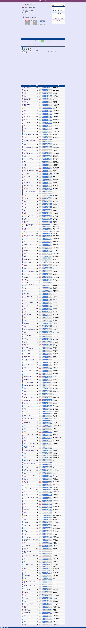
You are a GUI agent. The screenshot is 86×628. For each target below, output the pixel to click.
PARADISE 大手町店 (27, 522)
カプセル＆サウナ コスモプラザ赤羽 (29, 576)
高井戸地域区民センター (27, 267)
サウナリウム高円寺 (27, 122)
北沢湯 (25, 290)
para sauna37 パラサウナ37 (28, 553)
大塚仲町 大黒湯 (26, 280)
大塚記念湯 (25, 273)
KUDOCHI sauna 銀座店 (27, 562)
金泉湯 (25, 189)
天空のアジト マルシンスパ (28, 188)
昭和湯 (25, 105)
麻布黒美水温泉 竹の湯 (27, 482)
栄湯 (24, 111)
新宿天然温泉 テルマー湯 (27, 168)
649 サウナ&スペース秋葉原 (28, 616)
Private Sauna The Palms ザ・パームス (29, 597)
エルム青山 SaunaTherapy (27, 270)
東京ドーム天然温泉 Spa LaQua (28, 399)
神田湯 (25, 512)
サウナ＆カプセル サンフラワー (28, 364)
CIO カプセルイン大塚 (27, 293)
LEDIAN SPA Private (27, 444)
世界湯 (25, 146)
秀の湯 (25, 309)
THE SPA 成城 (26, 432)
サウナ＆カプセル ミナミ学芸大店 (29, 497)
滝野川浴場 (25, 342)
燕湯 (24, 558)
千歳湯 (25, 506)
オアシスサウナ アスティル (28, 524)
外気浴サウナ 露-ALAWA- (27, 415)
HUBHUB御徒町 (26, 573)
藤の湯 (25, 534)
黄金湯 (25, 435)
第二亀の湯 (25, 510)
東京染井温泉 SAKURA (27, 376)
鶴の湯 (25, 408)
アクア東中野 (26, 102)
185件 (42, 40)
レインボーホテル (26, 536)
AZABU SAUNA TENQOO (27, 459)
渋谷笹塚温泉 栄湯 (26, 171)
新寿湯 (25, 253)
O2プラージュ (26, 521)
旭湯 (24, 618)
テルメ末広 (25, 621)
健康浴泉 (25, 93)
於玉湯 (25, 595)
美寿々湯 (25, 519)
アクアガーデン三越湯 (27, 484)
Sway (24, 287)
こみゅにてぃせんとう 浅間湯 (28, 185)
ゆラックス (25, 247)
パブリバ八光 (26, 251)
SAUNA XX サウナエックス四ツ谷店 (29, 271)
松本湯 (25, 114)
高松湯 (25, 549)
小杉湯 (25, 123)
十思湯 (25, 607)
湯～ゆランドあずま (27, 174)
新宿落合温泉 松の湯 (27, 99)
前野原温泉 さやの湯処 (27, 400)
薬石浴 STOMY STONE (27, 259)
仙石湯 (25, 180)
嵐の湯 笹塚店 (26, 193)
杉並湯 (25, 128)
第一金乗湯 (25, 368)
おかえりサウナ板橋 (27, 353)
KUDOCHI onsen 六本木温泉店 (28, 374)
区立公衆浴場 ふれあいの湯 (28, 591)
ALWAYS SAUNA (26, 622)
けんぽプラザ (26, 228)
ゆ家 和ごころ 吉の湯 (27, 176)
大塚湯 (25, 491)
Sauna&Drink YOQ (26, 216)
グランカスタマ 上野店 (27, 589)
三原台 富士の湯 (26, 441)
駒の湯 (25, 380)
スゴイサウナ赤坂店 (27, 350)
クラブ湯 (25, 107)
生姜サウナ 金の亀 (26, 347)
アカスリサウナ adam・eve (28, 413)
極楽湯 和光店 (26, 481)
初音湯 (25, 568)
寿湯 (24, 300)
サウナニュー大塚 (26, 274)
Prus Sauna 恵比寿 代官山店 (28, 371)
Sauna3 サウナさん (26, 323)
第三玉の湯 (25, 297)
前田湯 (25, 231)
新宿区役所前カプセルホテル (28, 167)
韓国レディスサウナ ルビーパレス (29, 159)
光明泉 (25, 393)
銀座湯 (25, 601)
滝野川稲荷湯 (26, 318)
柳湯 (24, 241)
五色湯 (25, 156)
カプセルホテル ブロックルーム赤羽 (29, 555)
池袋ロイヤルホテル (27, 219)
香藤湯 (25, 96)
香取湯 (25, 409)
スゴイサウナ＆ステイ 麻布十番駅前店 (29, 475)
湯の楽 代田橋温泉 (26, 198)
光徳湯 (25, 391)
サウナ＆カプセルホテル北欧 (28, 604)
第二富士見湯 (26, 236)
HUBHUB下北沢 (26, 268)
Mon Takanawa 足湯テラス (28, 610)
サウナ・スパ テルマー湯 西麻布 (28, 382)
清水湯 (25, 388)
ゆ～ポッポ (25, 299)
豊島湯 (25, 542)
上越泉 (25, 110)
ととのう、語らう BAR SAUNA (28, 341)
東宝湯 (25, 195)
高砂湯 (25, 89)
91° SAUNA (25, 533)
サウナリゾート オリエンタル (28, 354)
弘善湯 (25, 394)
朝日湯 (25, 498)
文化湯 (25, 357)
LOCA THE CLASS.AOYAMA (28, 296)
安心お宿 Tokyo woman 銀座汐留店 (29, 559)
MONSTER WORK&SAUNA (28, 485)
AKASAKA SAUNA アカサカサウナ (29, 351)
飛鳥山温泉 (25, 402)
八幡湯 (25, 332)
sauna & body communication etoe (29, 134)
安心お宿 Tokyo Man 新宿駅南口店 (29, 170)
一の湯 (25, 113)
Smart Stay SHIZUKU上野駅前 (28, 564)
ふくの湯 (25, 462)
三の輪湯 (25, 101)
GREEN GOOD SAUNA (27, 262)
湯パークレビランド (27, 494)
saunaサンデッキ (26, 108)
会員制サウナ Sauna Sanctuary (28, 132)
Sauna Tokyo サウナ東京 (27, 379)
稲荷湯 (25, 254)
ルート (26, 12)
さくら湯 (25, 317)
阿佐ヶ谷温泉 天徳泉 (27, 182)
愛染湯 (25, 311)
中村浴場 (25, 210)
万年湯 (25, 150)
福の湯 (25, 144)
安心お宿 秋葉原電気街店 (27, 537)
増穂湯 (25, 431)
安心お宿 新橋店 (26, 548)
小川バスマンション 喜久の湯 (28, 397)
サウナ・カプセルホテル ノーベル (29, 87)
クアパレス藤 (26, 221)
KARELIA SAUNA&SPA (27, 116)
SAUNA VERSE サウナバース (28, 531)
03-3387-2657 (27, 6)
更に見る (24, 52)
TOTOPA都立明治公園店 (27, 244)
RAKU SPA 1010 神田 (27, 515)
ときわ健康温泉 (26, 344)
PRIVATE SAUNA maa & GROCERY (29, 460)
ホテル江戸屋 (26, 507)
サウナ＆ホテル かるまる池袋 (28, 215)
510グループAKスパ (27, 155)
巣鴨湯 (25, 315)
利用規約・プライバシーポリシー (10, 627)
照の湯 (25, 92)
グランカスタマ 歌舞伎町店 (28, 158)
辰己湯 (25, 201)
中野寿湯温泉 (26, 90)
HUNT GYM (25, 437)
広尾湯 (25, 428)
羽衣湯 (25, 120)
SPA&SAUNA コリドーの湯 (28, 527)
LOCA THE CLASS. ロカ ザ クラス (29, 434)
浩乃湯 (25, 492)
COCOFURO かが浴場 (27, 422)
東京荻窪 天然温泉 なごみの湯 (28, 235)
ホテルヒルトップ (26, 495)
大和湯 (25, 129)
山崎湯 (25, 326)
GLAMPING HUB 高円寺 (27, 104)
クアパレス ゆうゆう (27, 305)
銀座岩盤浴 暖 (26, 592)
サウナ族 (25, 373)
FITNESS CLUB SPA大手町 (28, 501)
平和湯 (25, 177)
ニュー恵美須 (26, 598)
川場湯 (25, 218)
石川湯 (25, 222)
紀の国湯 (25, 500)
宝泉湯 (25, 546)
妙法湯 (25, 165)
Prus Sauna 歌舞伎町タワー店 (28, 147)
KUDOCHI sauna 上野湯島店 (28, 540)
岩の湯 (25, 615)
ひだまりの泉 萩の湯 (27, 612)
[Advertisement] (43, 31)
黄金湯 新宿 (25, 183)
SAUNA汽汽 (25, 416)
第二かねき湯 (26, 152)
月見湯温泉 (25, 265)
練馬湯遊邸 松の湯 (26, 509)
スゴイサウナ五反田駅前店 (28, 619)
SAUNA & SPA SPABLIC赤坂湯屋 (29, 356)
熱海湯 (25, 312)
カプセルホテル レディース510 (28, 153)
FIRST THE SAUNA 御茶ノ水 (28, 472)
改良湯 (25, 367)
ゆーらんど (25, 303)
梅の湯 (25, 425)
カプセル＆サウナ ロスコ (27, 438)
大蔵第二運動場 (26, 609)
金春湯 (25, 556)
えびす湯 (25, 423)
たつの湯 (25, 543)
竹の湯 (25, 279)
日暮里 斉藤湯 (26, 594)
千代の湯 (25, 503)
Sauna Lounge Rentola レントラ (28, 405)
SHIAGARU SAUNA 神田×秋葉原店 (29, 603)
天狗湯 (25, 321)
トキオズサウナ (26, 467)
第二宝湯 (25, 207)
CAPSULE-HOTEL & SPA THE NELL (29, 600)
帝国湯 (25, 624)
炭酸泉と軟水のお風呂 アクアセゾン (29, 306)
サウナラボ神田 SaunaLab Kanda (29, 470)
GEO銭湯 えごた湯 (26, 126)
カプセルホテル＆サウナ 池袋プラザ (29, 209)
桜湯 (24, 125)
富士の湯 (25, 457)
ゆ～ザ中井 (25, 119)
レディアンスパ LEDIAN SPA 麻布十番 (29, 443)
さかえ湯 (25, 334)
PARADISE (25, 578)
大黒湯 (25, 186)
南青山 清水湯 (26, 294)
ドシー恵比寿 (26, 403)
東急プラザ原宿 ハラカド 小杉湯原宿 (29, 248)
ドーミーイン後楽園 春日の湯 (28, 406)
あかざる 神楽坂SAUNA (27, 314)
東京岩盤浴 (25, 164)
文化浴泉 (25, 328)
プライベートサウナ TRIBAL (28, 162)
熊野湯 (25, 440)
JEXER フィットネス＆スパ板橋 (28, 302)
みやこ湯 (25, 238)
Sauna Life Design (26, 426)
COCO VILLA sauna (27, 479)
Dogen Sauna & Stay (27, 291)
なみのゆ (25, 131)
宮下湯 (25, 338)
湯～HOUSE (25, 331)
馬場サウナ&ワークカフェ (27, 179)
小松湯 (25, 256)
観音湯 (25, 161)
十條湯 (25, 420)
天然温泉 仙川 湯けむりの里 (28, 579)
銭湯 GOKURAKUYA (27, 250)
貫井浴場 (25, 242)
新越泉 (25, 95)
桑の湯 (25, 345)
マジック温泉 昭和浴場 (27, 98)
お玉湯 (25, 606)
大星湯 (25, 213)
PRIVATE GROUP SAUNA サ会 (28, 385)
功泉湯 (25, 466)
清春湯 (25, 117)
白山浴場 (25, 377)
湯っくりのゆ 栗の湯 (27, 545)
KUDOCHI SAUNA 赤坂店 (27, 365)
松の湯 (25, 453)
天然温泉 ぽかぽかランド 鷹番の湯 (29, 504)
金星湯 (25, 473)
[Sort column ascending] (52, 86)
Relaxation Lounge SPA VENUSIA (29, 450)
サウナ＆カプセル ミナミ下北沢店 (29, 245)
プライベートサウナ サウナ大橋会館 (29, 329)
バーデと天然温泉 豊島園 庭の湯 (28, 224)
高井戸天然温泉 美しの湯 (27, 277)
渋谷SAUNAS (26, 308)
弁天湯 (25, 204)
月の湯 (25, 137)
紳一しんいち (25, 47)
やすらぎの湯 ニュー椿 (27, 339)
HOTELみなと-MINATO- (27, 370)
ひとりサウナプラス (27, 429)
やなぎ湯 (25, 487)
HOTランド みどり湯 (27, 613)
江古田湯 (25, 149)
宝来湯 (25, 478)
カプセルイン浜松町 (27, 575)
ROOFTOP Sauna (26, 320)
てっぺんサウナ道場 (27, 276)
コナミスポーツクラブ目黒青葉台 (29, 348)
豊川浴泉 (25, 206)
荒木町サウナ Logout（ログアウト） (29, 239)
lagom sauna (25, 528)
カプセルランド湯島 (27, 525)
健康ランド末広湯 (26, 173)
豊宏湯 (25, 396)
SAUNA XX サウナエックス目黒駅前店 (29, 539)
